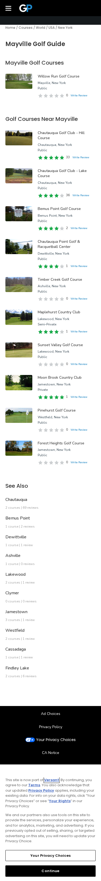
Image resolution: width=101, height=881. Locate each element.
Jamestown (16, 612)
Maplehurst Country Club (59, 312)
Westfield (15, 630)
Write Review (79, 95)
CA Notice (50, 752)
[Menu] (8, 8)
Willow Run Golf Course (58, 76)
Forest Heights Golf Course (61, 443)
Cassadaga (15, 649)
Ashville (12, 556)
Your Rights (60, 800)
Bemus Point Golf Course (59, 208)
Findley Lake (17, 668)
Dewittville (15, 537)
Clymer (12, 593)
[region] (50, 822)
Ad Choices (50, 713)
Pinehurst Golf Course (57, 410)
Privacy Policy (50, 726)
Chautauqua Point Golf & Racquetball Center (59, 244)
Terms (34, 785)
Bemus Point (17, 518)
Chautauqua (16, 500)
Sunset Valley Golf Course (60, 345)
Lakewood (15, 574)
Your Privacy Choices (56, 740)
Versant (51, 779)
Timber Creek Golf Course (60, 279)
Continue (50, 870)
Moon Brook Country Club (60, 377)
